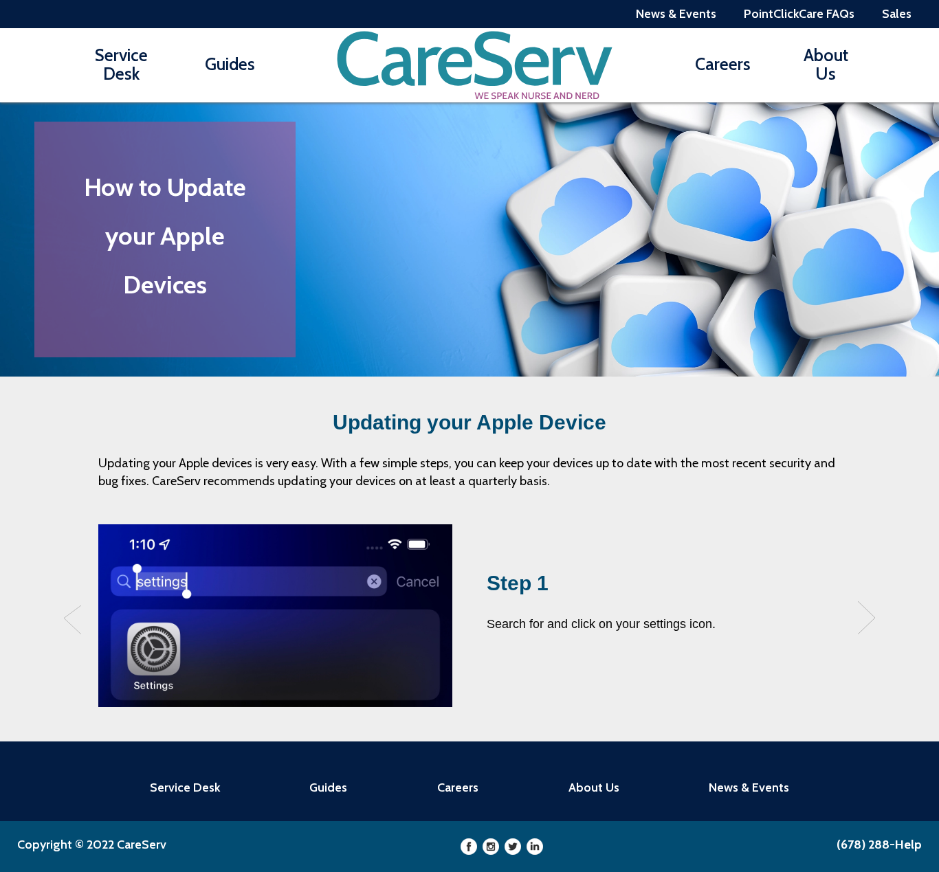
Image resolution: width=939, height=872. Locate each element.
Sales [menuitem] (897, 13)
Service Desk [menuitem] (121, 64)
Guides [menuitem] (230, 64)
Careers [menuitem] (723, 64)
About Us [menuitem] (826, 64)
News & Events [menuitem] (676, 13)
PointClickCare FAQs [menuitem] (799, 13)
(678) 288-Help (879, 844)
